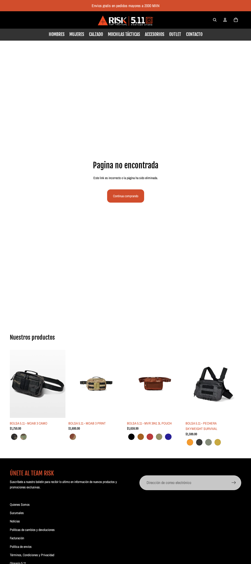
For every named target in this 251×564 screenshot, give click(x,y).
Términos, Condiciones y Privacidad (32, 555)
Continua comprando (125, 196)
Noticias (15, 521)
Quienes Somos (20, 504)
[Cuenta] (225, 19)
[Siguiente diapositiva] (60, 384)
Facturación (17, 538)
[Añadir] (116, 411)
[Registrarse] (234, 483)
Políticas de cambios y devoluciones (32, 530)
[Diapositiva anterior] (15, 384)
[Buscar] (214, 19)
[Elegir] (57, 411)
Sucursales (17, 513)
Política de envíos (21, 546)
